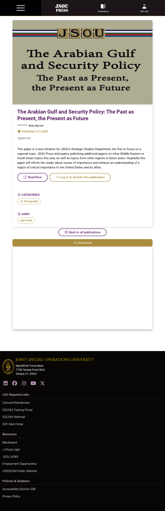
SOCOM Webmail (13, 417)
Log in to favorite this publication (82, 177)
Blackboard (9, 442)
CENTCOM (26, 220)
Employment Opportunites (19, 464)
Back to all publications (85, 232)
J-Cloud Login (11, 449)
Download (85, 243)
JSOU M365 (10, 457)
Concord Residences (16, 402)
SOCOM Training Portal (17, 410)
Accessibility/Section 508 (18, 489)
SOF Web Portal (12, 424)
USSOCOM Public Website (19, 471)
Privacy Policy (11, 496)
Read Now (35, 177)
